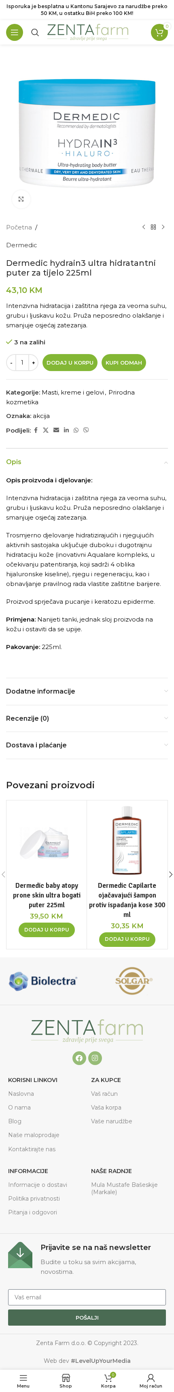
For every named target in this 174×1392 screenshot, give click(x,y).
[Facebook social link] (35, 430)
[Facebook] (79, 1058)
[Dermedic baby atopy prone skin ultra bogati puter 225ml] (46, 840)
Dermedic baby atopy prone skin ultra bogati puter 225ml (47, 895)
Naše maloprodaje (33, 1135)
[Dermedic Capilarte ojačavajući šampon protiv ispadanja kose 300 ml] (127, 840)
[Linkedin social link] (66, 430)
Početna (19, 227)
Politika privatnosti (34, 1198)
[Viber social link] (86, 430)
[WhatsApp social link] (76, 430)
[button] (47, 930)
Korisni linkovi (32, 1080)
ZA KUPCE (106, 1080)
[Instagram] (95, 1058)
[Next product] (163, 227)
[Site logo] (87, 32)
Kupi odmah (124, 362)
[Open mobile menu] (14, 32)
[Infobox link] (87, 1259)
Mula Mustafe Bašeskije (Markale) (124, 1188)
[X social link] (45, 430)
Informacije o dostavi (37, 1184)
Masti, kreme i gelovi (73, 392)
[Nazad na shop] (153, 227)
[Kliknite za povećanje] (21, 199)
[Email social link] (56, 430)
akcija (41, 416)
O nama (19, 1107)
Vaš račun (104, 1093)
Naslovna (21, 1093)
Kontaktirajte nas (31, 1149)
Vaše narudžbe (111, 1121)
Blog (14, 1121)
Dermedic (21, 245)
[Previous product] (144, 227)
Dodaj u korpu (70, 362)
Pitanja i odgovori (32, 1212)
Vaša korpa (106, 1107)
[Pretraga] (35, 32)
